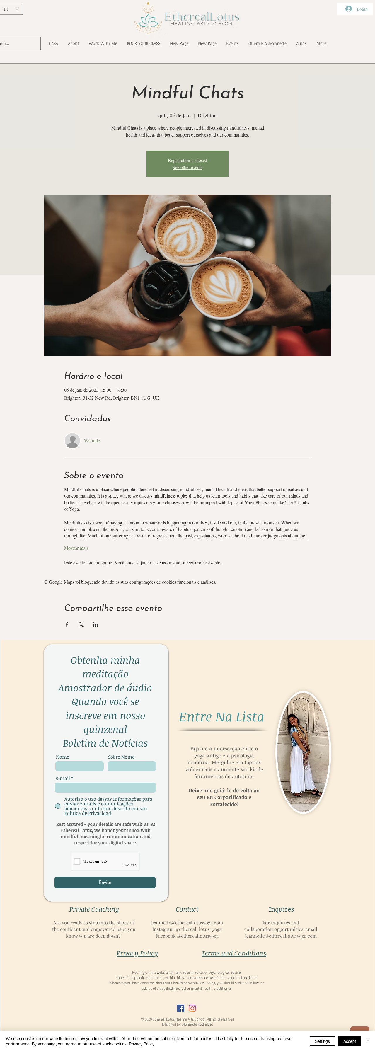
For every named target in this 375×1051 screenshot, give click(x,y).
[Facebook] (180, 1008)
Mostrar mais (76, 548)
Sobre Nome (121, 756)
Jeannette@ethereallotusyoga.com (187, 922)
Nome (62, 756)
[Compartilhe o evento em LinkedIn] (95, 624)
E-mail (62, 778)
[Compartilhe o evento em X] (81, 624)
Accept (349, 1041)
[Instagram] (192, 1008)
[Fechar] (367, 1041)
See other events (187, 167)
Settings (322, 1041)
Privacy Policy (141, 1044)
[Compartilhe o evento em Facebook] (67, 624)
